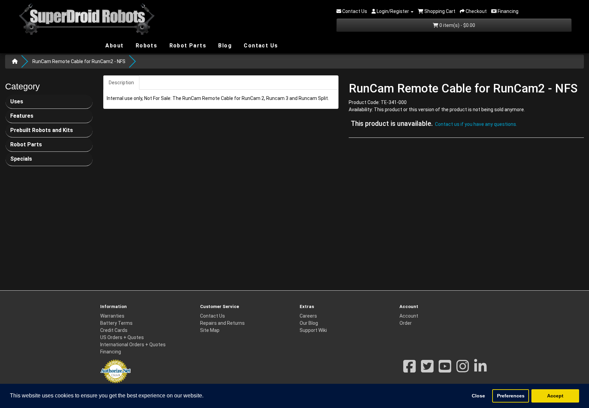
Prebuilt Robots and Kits (41, 130)
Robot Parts (186, 45)
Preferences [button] (511, 395)
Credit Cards (113, 330)
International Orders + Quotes (133, 344)
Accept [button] (555, 395)
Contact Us (260, 45)
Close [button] (478, 395)
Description (121, 82)
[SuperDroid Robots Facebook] (409, 370)
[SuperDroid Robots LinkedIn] (480, 370)
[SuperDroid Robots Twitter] (427, 370)
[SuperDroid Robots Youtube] (445, 370)
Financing (110, 351)
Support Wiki (313, 330)
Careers (308, 316)
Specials (21, 159)
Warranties (112, 316)
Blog (224, 45)
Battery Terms (116, 323)
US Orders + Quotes (122, 337)
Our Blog (309, 323)
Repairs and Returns (222, 323)
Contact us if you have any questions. (476, 124)
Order (405, 323)
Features (21, 116)
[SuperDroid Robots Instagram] (462, 370)
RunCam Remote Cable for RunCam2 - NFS (78, 61)
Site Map (210, 330)
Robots (145, 45)
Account (408, 316)
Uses (16, 101)
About (113, 45)
